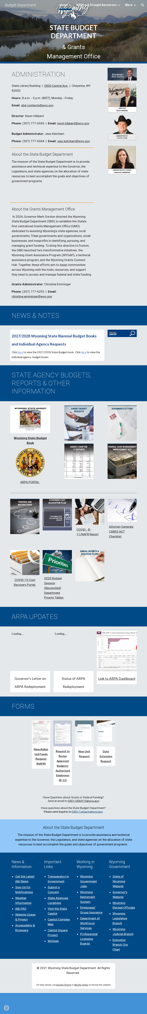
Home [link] (64, 5)
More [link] (128, 5)
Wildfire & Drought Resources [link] (96, 5)
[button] (142, 5)
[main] (73, 42)
